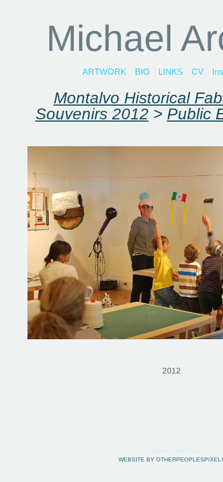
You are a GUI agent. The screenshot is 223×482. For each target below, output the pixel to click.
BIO (142, 72)
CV (198, 72)
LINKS (170, 72)
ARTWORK (104, 72)
